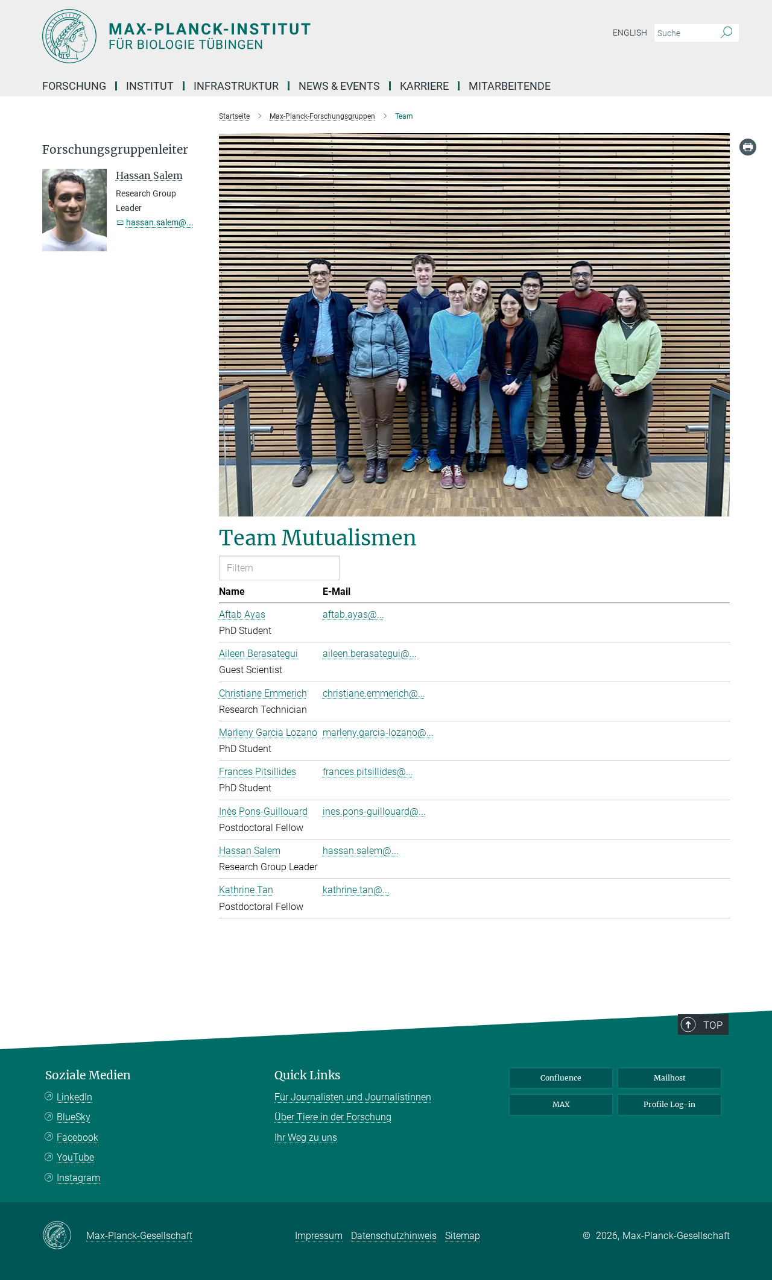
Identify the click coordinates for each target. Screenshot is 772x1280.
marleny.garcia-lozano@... (378, 732)
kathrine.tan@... (356, 890)
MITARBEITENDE (510, 85)
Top (713, 1025)
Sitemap (462, 1235)
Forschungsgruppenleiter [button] (115, 150)
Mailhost (670, 1077)
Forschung (74, 85)
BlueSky (73, 1117)
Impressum (319, 1235)
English (630, 32)
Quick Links (307, 1075)
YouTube (75, 1157)
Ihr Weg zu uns (305, 1137)
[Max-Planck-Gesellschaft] (64, 1236)
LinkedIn (74, 1097)
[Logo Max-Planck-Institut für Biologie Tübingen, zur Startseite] (268, 36)
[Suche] (726, 33)
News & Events (339, 85)
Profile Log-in (669, 1104)
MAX (561, 1104)
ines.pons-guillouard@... (374, 811)
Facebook (77, 1137)
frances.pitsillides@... (368, 771)
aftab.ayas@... (353, 614)
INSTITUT (150, 85)
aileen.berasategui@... (370, 653)
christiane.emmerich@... (374, 693)
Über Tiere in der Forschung (332, 1117)
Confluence (560, 1077)
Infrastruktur (236, 85)
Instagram (78, 1178)
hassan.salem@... (361, 850)
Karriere (424, 85)
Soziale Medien (88, 1075)
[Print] (748, 147)
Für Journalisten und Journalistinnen (352, 1097)
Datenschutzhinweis (394, 1235)
